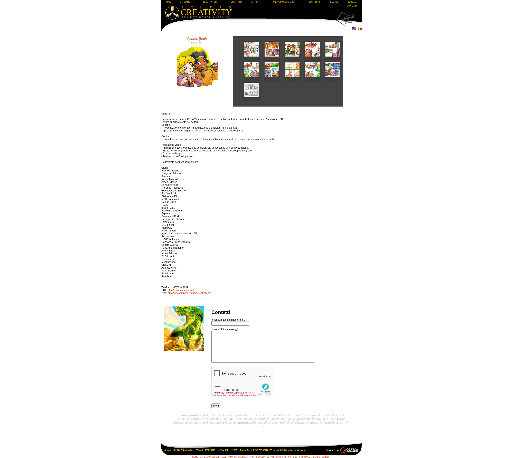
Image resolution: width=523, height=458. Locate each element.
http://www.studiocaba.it (181, 290)
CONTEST (326, 457)
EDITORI (215, 457)
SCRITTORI (314, 2)
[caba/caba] (274, 59)
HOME (168, 2)
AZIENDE (316, 457)
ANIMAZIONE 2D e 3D (283, 2)
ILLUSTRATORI (209, 2)
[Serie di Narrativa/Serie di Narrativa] (253, 59)
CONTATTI (352, 6)
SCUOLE (352, 2)
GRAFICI (333, 2)
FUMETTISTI (236, 2)
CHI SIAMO (185, 2)
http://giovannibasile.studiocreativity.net (189, 293)
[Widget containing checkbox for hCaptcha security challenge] (242, 389)
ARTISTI (255, 2)
